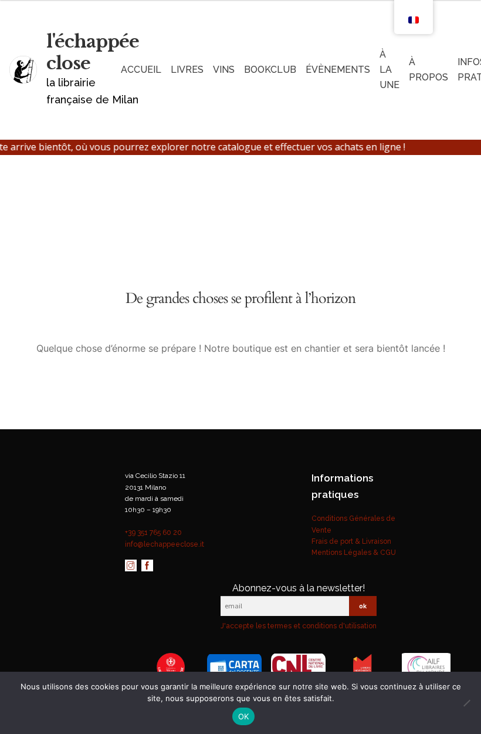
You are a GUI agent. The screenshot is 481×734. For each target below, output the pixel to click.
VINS (224, 69)
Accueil (141, 69)
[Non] (466, 703)
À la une (389, 69)
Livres (187, 69)
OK (243, 716)
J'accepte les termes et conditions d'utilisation (299, 626)
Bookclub (270, 69)
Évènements (338, 69)
